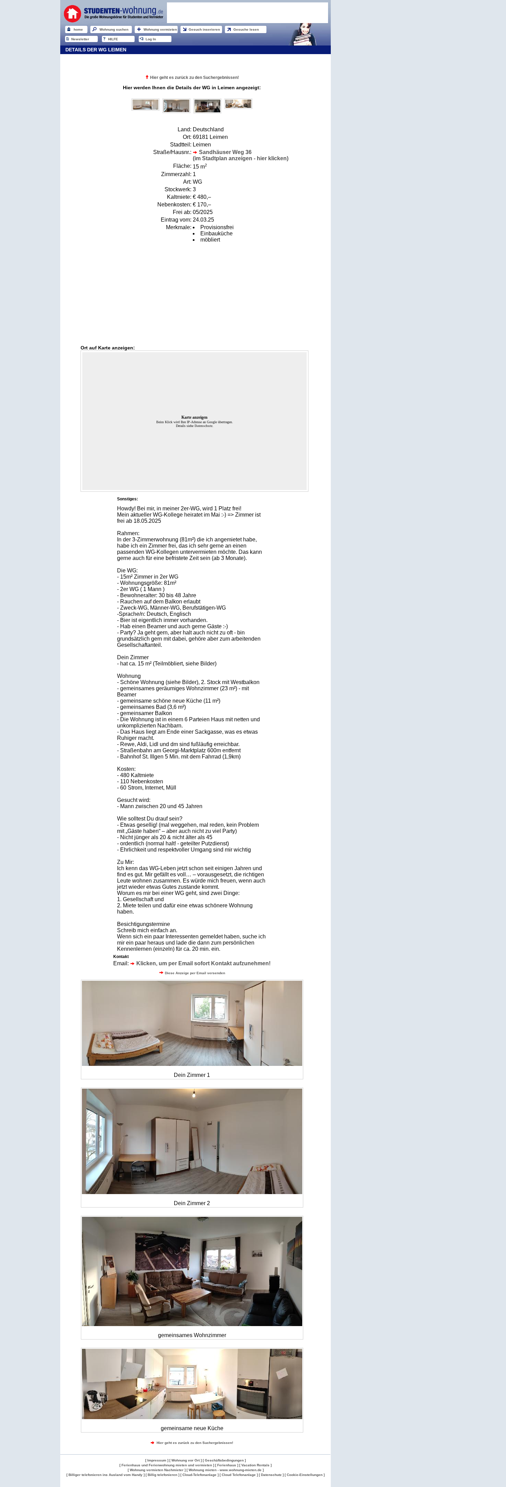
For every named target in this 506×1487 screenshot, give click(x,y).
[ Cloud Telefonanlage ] (239, 1475)
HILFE (113, 39)
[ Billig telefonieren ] (162, 1475)
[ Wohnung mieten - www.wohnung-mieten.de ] (225, 1470)
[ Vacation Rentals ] (255, 1465)
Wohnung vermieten (160, 29)
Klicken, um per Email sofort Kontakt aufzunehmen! (203, 963)
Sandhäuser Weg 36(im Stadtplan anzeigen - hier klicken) (240, 155)
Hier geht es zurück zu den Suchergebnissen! (194, 77)
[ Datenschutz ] (271, 1475)
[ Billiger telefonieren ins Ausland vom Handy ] (105, 1475)
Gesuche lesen (246, 29)
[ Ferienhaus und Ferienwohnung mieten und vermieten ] (166, 1465)
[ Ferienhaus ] (227, 1465)
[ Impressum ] (156, 1460)
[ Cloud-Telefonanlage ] (199, 1475)
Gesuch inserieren (204, 29)
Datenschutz (203, 426)
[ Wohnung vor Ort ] (185, 1460)
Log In (151, 39)
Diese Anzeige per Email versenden (194, 973)
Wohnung (66, 1484)
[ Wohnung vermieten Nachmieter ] (157, 1470)
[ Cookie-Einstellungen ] (305, 1475)
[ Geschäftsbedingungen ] (224, 1460)
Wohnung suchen (113, 29)
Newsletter (80, 39)
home (78, 29)
